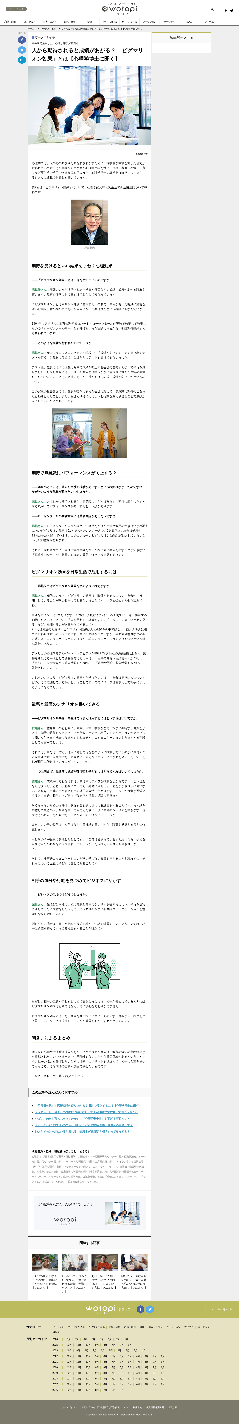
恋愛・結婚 (9, 21)
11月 (78, 1345)
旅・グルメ (29, 21)
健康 (89, 21)
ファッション (149, 21)
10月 (88, 1345)
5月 (93, 1339)
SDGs (189, 21)
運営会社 (172, 1407)
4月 (101, 1339)
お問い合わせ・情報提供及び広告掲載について (105, 1407)
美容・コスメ (50, 21)
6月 (85, 1339)
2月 (118, 1339)
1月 (126, 1339)
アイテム (209, 21)
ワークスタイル (109, 21)
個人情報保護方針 (155, 1407)
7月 (77, 1339)
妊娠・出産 (69, 21)
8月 (69, 1339)
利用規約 (137, 1407)
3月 (110, 1339)
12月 (69, 1345)
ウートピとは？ (16, 9)
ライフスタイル (129, 21)
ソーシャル (169, 21)
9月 (97, 1345)
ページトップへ (224, 1309)
